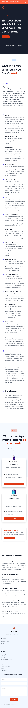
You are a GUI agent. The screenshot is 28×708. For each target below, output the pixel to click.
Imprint (2, 668)
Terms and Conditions (5, 666)
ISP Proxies (3, 643)
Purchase (14, 484)
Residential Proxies (5, 641)
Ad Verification (4, 655)
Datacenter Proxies (5, 645)
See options (12, 15)
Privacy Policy (4, 670)
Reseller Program (5, 646)
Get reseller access (9, 538)
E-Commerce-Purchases (6, 659)
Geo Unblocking (4, 657)
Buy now (6, 36)
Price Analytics (4, 654)
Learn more (5, 40)
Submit (14, 699)
